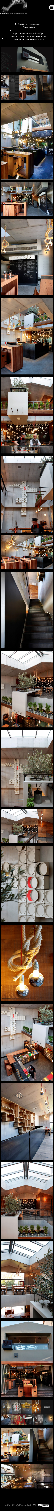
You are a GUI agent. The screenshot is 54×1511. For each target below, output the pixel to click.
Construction (29, 27)
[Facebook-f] (27, 1500)
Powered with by (28, 1505)
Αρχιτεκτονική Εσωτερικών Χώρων (29, 33)
